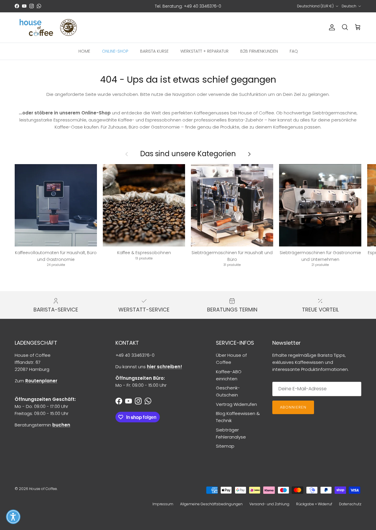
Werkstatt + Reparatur (204, 51)
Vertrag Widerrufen (236, 404)
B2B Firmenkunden (259, 51)
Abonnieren (293, 407)
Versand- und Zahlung (269, 503)
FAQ (294, 51)
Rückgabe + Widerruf (314, 503)
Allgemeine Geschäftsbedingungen (211, 503)
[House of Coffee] (48, 27)
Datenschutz (350, 503)
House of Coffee (43, 488)
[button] (13, 516)
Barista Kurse (154, 51)
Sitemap (225, 446)
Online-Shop (115, 51)
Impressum (162, 503)
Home (84, 51)
